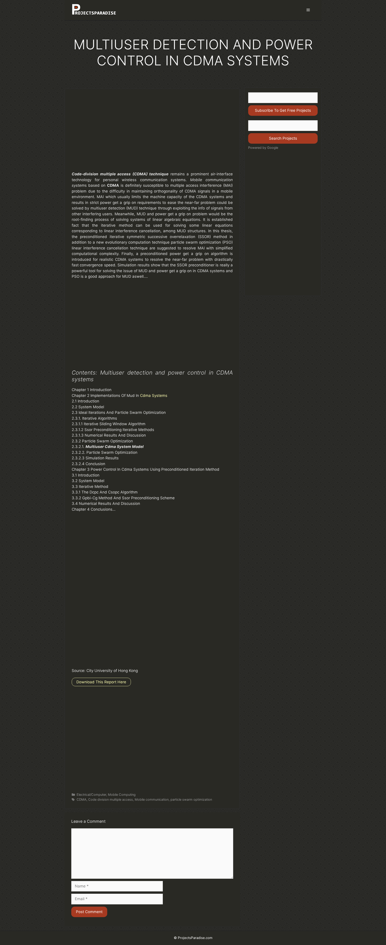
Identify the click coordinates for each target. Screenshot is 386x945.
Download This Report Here (101, 682)
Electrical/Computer (91, 794)
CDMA (81, 799)
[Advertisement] (152, 134)
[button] (308, 10)
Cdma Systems (153, 395)
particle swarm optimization (191, 799)
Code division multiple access (110, 799)
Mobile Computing (122, 794)
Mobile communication (152, 799)
